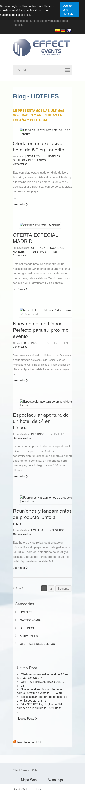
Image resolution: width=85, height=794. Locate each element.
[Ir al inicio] (46, 44)
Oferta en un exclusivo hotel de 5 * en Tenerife (38, 146)
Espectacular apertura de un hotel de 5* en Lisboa (41, 421)
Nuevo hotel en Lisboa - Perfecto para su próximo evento (41, 329)
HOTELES (54, 156)
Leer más (19, 204)
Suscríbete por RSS (28, 741)
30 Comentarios (22, 438)
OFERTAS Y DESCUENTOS (29, 160)
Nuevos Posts (25, 718)
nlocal (38, 789)
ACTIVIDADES (29, 636)
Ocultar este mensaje (68, 9)
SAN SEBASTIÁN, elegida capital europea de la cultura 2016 (40, 708)
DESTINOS (33, 156)
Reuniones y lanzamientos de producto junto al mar (42, 517)
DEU (63, 30)
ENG (69, 30)
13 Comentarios (22, 534)
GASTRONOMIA (30, 620)
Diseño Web (20, 789)
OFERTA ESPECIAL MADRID (35, 237)
